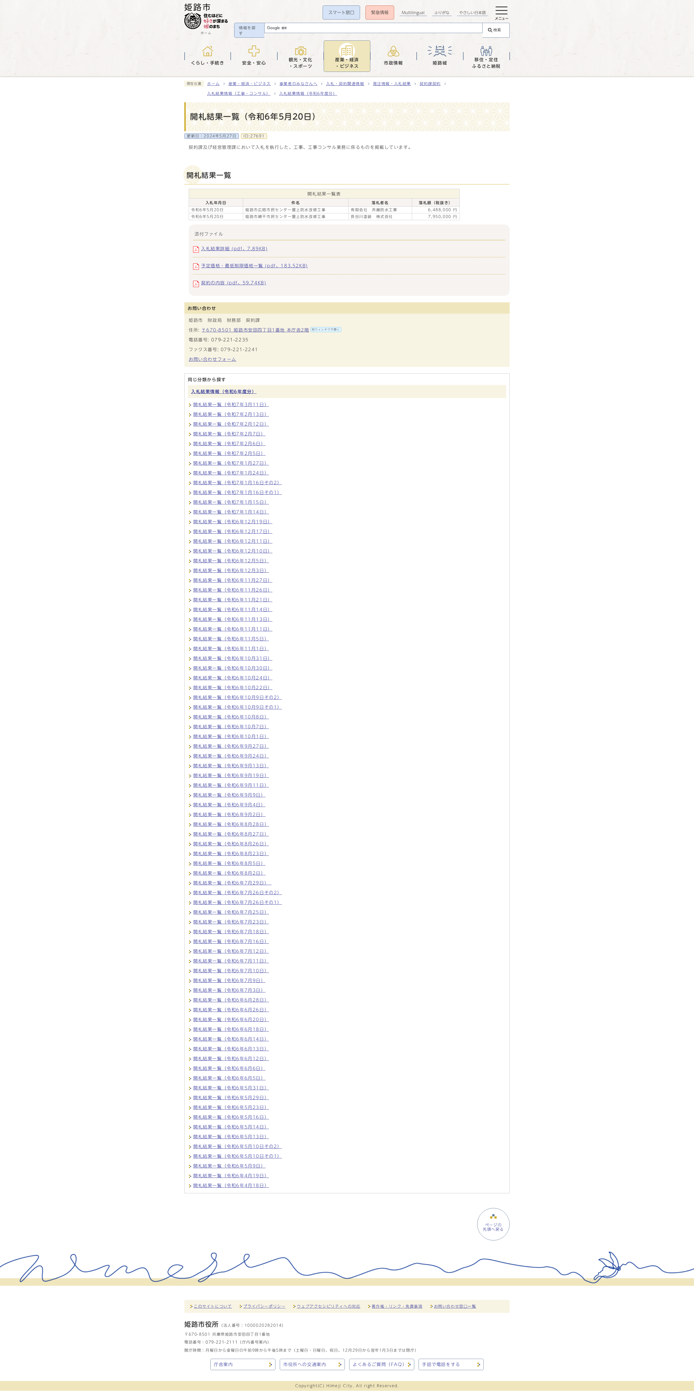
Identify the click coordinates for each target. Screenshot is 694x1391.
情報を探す (247, 30)
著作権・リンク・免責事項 (397, 1306)
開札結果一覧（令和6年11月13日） (232, 619)
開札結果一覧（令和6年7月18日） (231, 932)
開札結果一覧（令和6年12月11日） (232, 541)
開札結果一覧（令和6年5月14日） (231, 1127)
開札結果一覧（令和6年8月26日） (231, 844)
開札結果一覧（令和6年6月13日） (231, 1049)
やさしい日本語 (472, 13)
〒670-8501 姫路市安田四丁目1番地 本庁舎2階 (270, 330)
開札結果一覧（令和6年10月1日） (231, 736)
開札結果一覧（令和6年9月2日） (229, 814)
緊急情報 (379, 12)
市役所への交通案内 (304, 1364)
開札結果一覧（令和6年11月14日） (232, 609)
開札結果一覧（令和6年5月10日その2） (237, 1146)
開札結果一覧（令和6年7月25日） (231, 912)
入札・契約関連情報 (345, 84)
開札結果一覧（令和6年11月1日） (231, 648)
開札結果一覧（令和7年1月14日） (231, 512)
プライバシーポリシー (264, 1306)
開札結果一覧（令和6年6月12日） (231, 1058)
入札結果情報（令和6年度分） (308, 93)
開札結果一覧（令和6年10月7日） (231, 727)
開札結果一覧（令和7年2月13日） (231, 414)
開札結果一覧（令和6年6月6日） (229, 1068)
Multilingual (413, 13)
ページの (493, 1227)
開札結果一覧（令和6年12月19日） (232, 522)
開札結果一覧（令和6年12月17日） (232, 531)
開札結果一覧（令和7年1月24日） (231, 473)
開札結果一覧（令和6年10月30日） (232, 668)
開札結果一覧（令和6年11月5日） (231, 639)
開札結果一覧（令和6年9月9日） (229, 795)
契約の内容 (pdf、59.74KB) (233, 283)
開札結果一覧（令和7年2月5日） (229, 453)
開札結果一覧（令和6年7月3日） (229, 990)
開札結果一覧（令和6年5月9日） (229, 1166)
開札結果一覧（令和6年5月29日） (231, 1097)
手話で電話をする (441, 1364)
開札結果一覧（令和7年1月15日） (231, 502)
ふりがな (441, 13)
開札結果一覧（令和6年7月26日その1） (237, 902)
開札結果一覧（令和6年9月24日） (231, 756)
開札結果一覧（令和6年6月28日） (231, 1000)
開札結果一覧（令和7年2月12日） (231, 424)
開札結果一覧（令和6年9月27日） (231, 746)
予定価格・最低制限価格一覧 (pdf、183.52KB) (254, 266)
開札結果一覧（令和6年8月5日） (229, 863)
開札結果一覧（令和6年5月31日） (231, 1088)
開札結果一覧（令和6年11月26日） (232, 590)
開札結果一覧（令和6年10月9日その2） (237, 697)
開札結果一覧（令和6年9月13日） (231, 766)
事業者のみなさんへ (298, 84)
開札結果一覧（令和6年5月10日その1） (237, 1156)
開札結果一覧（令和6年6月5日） (229, 1078)
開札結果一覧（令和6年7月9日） (229, 980)
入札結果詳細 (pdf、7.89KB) (234, 248)
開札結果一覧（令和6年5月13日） (231, 1136)
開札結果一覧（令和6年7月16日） (231, 941)
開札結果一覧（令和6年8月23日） (231, 853)
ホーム (213, 84)
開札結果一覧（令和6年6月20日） (231, 1019)
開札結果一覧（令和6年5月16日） (231, 1117)
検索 (497, 30)
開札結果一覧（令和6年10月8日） (231, 717)
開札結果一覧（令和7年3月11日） (231, 404)
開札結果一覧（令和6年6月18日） (231, 1029)
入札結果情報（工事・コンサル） (239, 93)
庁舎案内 (223, 1364)
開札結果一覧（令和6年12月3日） (231, 570)
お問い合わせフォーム (212, 359)
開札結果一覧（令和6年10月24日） (232, 678)
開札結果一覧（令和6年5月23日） (231, 1107)
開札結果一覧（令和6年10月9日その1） (237, 707)
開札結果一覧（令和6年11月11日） (232, 629)
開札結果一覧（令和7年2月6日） (229, 443)
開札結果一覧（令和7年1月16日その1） (237, 492)
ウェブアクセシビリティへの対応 (328, 1306)
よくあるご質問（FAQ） (380, 1364)
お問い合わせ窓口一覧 (455, 1306)
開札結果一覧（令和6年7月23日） (231, 922)
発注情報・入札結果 (392, 84)
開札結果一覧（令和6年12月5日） (231, 561)
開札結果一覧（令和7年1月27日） (231, 463)
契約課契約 (430, 84)
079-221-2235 (230, 340)
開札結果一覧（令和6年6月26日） (231, 1010)
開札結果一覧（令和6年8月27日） (231, 834)
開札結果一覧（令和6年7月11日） (231, 961)
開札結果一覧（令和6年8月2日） (229, 873)
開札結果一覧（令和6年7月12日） (231, 951)
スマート (341, 12)
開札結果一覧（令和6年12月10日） (232, 551)
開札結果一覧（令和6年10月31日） (232, 658)
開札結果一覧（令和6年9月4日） (229, 805)
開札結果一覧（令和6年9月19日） (231, 775)
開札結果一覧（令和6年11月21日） (232, 600)
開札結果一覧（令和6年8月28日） (231, 824)
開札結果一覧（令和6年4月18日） (231, 1185)
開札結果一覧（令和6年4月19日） (231, 1176)
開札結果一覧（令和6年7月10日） (231, 971)
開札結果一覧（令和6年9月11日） (231, 785)
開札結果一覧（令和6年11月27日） (232, 580)
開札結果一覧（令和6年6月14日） (231, 1039)
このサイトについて (213, 1306)
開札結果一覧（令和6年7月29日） (232, 883)
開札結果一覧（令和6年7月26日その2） (237, 892)
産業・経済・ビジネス (250, 84)
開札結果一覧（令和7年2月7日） (229, 434)
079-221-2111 (221, 1342)
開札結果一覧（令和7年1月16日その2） (237, 482)
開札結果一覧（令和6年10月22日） (232, 687)
